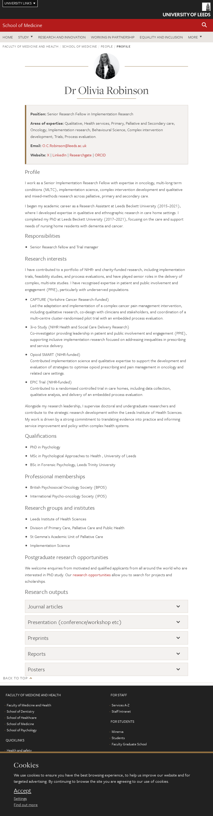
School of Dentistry (20, 711)
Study (23, 37)
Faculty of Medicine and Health (31, 46)
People (107, 46)
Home (8, 37)
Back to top (15, 678)
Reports (37, 654)
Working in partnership (113, 37)
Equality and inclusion (161, 37)
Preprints (38, 638)
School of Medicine (22, 25)
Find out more (26, 804)
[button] (204, 25)
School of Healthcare (22, 717)
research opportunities (92, 575)
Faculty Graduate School (129, 744)
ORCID (100, 155)
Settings (20, 798)
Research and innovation (62, 37)
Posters (36, 669)
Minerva (117, 731)
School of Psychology (22, 730)
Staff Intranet (121, 711)
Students (118, 737)
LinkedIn (59, 155)
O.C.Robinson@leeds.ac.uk (64, 145)
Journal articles (45, 606)
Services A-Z (120, 705)
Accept (22, 790)
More (193, 37)
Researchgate (81, 155)
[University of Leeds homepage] (186, 9)
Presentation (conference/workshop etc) (75, 622)
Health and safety (19, 750)
